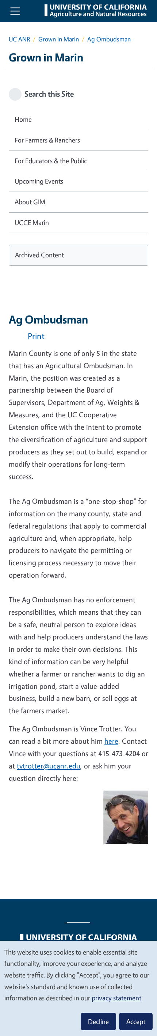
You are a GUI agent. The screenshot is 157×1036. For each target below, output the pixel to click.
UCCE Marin (32, 222)
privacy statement (116, 997)
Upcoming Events (39, 181)
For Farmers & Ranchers (47, 140)
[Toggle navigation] (15, 11)
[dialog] (78, 988)
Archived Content (39, 254)
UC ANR (19, 39)
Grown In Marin (58, 39)
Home (23, 119)
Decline (98, 1021)
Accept (135, 1021)
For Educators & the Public (51, 160)
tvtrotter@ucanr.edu (48, 765)
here (111, 741)
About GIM (30, 201)
